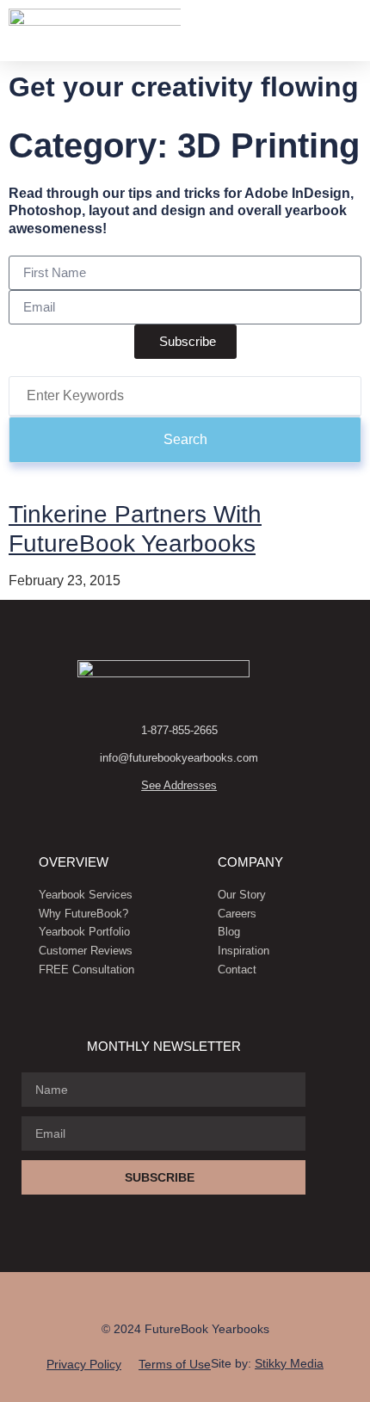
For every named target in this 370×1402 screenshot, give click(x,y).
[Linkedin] (167, 1296)
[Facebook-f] (132, 1296)
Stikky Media (289, 1363)
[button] (341, 30)
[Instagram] (202, 1296)
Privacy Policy (83, 1364)
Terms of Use (175, 1364)
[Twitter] (238, 1296)
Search (185, 439)
